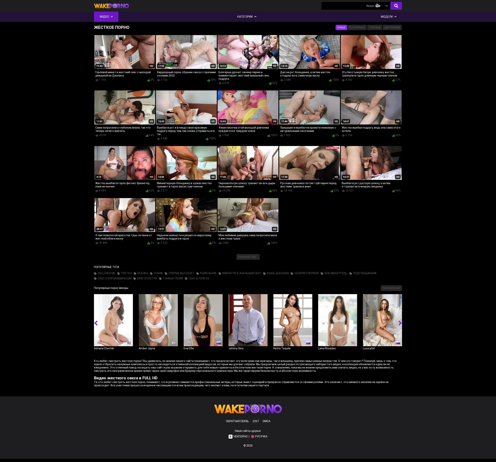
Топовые (375, 27)
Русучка (261, 436)
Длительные (392, 27)
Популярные (357, 27)
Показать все (391, 288)
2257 (256, 421)
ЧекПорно (240, 436)
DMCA (266, 421)
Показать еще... (248, 257)
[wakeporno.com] (111, 9)
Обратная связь (237, 421)
